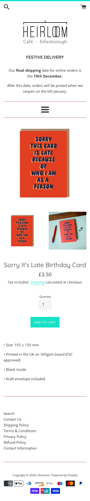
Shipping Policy (16, 425)
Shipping (37, 282)
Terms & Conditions (20, 430)
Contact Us (12, 419)
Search (9, 413)
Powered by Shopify (64, 475)
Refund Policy (15, 442)
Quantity (45, 297)
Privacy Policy (15, 436)
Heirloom (43, 475)
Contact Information (20, 448)
